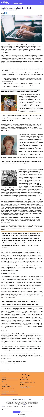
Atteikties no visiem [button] (26, 411)
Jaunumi (4, 377)
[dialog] (22, 407)
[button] (22, 414)
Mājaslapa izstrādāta (24, 387)
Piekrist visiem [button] (16, 411)
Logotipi (3, 393)
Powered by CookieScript (22, 416)
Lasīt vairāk (24, 404)
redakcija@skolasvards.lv (17, 3)
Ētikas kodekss (5, 381)
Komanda (4, 379)
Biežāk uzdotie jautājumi (6, 386)
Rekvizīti (4, 374)
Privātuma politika (5, 384)
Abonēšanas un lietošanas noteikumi (9, 391)
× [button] (42, 399)
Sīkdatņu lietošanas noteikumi (8, 388)
